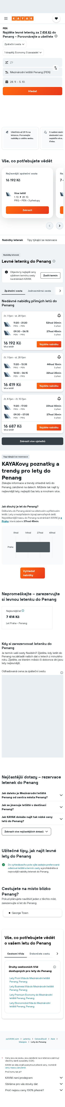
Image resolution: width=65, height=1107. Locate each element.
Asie (53, 1038)
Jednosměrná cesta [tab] (39, 290)
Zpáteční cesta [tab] (13, 290)
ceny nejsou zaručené (15, 1067)
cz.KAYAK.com (12, 1038)
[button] (6, 18)
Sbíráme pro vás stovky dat (21, 1084)
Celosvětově (41, 1038)
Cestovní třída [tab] (15, 953)
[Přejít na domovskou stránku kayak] (22, 18)
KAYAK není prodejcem (19, 1077)
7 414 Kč (45, 32)
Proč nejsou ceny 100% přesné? (24, 1090)
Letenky (27, 1038)
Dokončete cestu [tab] (40, 953)
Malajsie (23, 1042)
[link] (32, 573)
